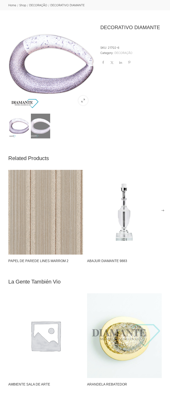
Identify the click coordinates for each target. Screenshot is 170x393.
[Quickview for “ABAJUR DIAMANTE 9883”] (124, 212)
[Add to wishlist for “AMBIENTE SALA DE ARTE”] (70, 373)
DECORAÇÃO (38, 5)
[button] (83, 100)
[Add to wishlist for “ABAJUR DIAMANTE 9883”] (148, 250)
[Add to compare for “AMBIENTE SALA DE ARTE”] (78, 373)
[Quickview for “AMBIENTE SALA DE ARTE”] (45, 335)
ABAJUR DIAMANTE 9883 (107, 261)
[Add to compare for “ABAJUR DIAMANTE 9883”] (157, 250)
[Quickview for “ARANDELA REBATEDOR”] (124, 335)
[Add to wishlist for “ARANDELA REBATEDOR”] (148, 373)
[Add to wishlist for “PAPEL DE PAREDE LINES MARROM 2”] (70, 250)
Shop (22, 5)
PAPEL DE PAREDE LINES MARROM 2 (38, 261)
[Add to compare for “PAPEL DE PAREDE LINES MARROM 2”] (78, 250)
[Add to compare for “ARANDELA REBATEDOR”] (157, 373)
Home (12, 5)
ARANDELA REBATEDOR (107, 384)
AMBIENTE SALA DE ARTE (29, 384)
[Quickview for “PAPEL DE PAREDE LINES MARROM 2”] (45, 212)
